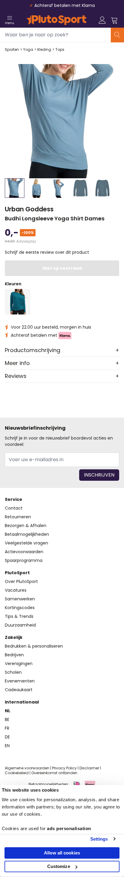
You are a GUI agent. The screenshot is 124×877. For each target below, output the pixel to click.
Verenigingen (19, 664)
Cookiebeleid (17, 772)
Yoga (28, 49)
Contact (14, 508)
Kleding (44, 49)
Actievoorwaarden (24, 552)
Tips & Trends (19, 616)
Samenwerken (20, 599)
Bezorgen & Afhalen (25, 526)
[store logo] (56, 20)
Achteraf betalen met (34, 335)
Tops (59, 49)
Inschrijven (99, 474)
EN (7, 746)
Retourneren (18, 517)
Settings (99, 839)
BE (7, 719)
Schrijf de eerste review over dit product (47, 252)
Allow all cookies (62, 852)
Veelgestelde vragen (26, 543)
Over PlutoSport (21, 581)
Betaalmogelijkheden (27, 534)
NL (7, 711)
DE (7, 737)
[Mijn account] (102, 20)
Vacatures (15, 590)
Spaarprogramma (23, 560)
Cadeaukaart (19, 690)
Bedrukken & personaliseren (34, 646)
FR (7, 728)
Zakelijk (14, 637)
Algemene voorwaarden (27, 768)
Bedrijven (14, 655)
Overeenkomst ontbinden (54, 772)
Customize (58, 866)
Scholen (13, 672)
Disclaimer (89, 768)
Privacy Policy (64, 768)
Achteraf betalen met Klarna (64, 5)
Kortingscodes (20, 608)
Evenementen (20, 681)
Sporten (12, 49)
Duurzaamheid (20, 625)
